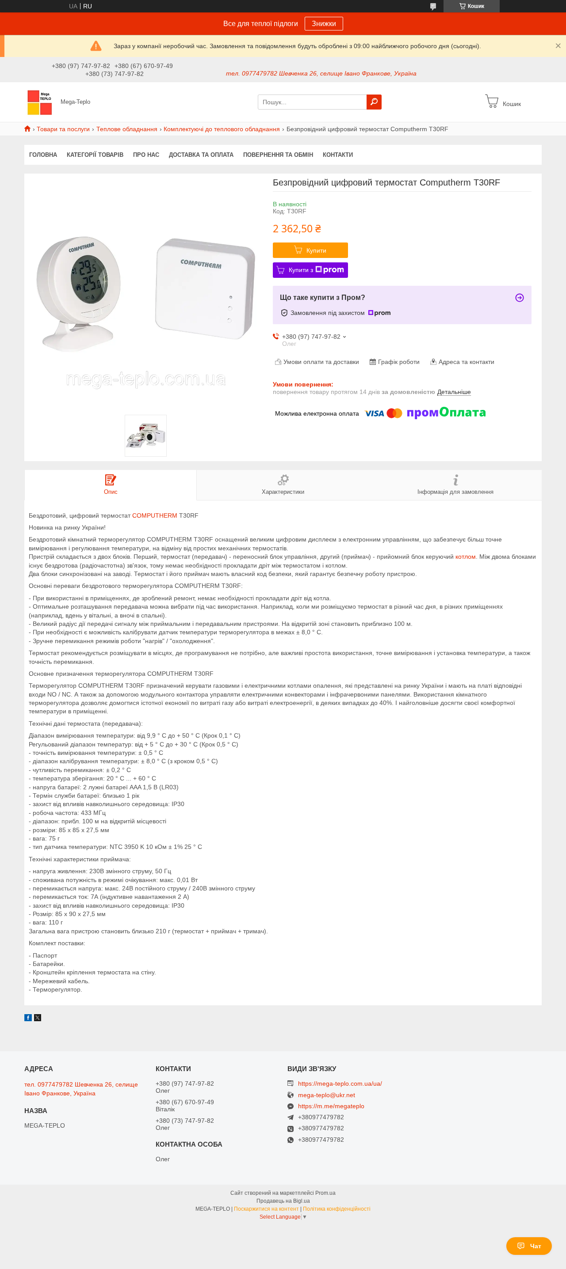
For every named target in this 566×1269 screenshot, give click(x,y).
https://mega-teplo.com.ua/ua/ (340, 1083)
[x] (37, 1019)
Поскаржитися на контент (266, 1209)
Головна (43, 155)
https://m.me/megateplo (331, 1106)
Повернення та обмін (278, 155)
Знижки (324, 23)
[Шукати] (374, 102)
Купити (316, 250)
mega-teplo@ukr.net (326, 1095)
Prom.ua (325, 1193)
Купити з (301, 269)
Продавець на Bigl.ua (283, 1201)
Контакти (338, 155)
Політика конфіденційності (337, 1209)
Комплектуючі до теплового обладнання (222, 129)
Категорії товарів (95, 155)
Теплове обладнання (126, 129)
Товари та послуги (63, 129)
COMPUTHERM (154, 515)
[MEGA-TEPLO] (39, 101)
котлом (465, 556)
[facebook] (28, 1019)
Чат (535, 1246)
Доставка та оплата (201, 155)
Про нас (146, 155)
